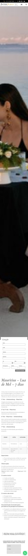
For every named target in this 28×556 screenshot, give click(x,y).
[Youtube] (24, 1)
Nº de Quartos (5, 365)
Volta (15, 361)
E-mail (4, 347)
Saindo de (4, 356)
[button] (21, 4)
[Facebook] (19, 1)
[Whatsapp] (18, 1)
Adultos (12, 365)
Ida (3, 361)
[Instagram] (23, 1)
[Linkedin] (21, 1)
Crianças (20, 365)
